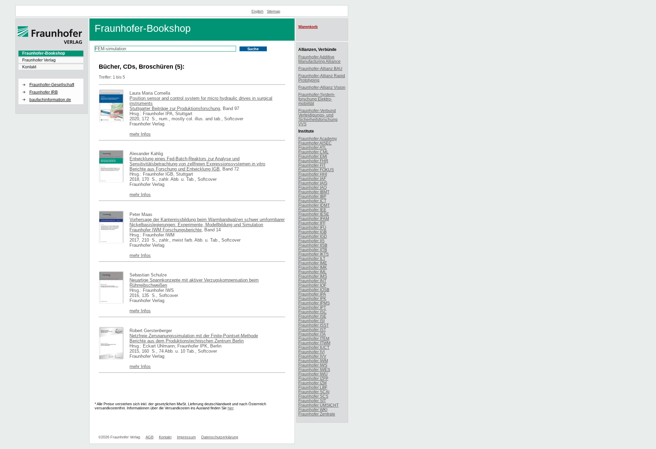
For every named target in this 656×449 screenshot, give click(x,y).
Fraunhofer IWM (313, 360)
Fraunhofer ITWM (314, 343)
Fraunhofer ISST (313, 325)
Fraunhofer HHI (312, 174)
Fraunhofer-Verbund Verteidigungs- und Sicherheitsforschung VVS (318, 117)
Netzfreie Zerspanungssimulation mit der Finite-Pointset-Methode (193, 335)
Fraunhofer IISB (312, 245)
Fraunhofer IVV (312, 356)
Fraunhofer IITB (312, 249)
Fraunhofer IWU (313, 374)
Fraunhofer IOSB (313, 289)
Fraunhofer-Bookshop (43, 53)
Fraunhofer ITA (312, 334)
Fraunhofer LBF (312, 387)
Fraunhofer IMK (312, 267)
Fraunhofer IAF (312, 178)
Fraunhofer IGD (312, 236)
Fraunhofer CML (313, 152)
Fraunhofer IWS (312, 365)
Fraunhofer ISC (312, 312)
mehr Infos (140, 134)
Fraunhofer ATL (312, 147)
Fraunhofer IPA (312, 294)
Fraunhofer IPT (312, 307)
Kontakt (29, 67)
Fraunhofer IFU (312, 227)
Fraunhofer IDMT (314, 205)
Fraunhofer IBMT (313, 192)
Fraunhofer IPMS (314, 303)
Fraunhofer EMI (312, 156)
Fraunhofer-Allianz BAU (320, 68)
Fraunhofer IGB (312, 232)
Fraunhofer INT (312, 280)
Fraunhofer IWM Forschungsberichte (165, 229)
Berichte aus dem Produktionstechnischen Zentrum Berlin (186, 340)
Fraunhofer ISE (312, 316)
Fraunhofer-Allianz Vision (321, 87)
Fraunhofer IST (312, 329)
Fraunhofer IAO (312, 187)
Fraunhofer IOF (312, 285)
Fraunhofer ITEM (313, 338)
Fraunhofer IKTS (313, 254)
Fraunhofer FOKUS (316, 169)
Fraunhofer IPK (312, 298)
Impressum (186, 437)
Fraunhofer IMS (312, 276)
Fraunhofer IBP (312, 196)
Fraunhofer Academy (317, 138)
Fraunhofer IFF (312, 223)
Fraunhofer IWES (314, 369)
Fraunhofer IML (312, 272)
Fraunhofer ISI (311, 320)
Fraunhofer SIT (312, 400)
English (257, 11)
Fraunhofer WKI (312, 409)
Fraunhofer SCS (313, 396)
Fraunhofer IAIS (312, 183)
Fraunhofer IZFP (313, 378)
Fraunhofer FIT (312, 165)
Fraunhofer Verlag (39, 60)
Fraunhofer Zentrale (316, 414)
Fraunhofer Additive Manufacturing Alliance (319, 59)
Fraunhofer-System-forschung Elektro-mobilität (316, 99)
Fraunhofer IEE (312, 209)
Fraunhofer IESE (313, 214)
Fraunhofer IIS (311, 241)
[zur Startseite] (49, 43)
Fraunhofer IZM (312, 383)
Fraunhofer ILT (311, 258)
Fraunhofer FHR (313, 161)
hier (230, 408)
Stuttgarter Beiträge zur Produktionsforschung (174, 108)
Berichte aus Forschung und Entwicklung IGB (174, 169)
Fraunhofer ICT (312, 201)
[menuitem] (50, 53)
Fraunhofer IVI (311, 352)
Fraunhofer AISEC (315, 143)
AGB (149, 437)
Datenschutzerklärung (219, 437)
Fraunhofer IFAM (313, 218)
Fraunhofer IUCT (313, 347)
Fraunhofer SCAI (313, 392)
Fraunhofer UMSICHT (318, 405)
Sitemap (273, 11)
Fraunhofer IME (312, 263)
